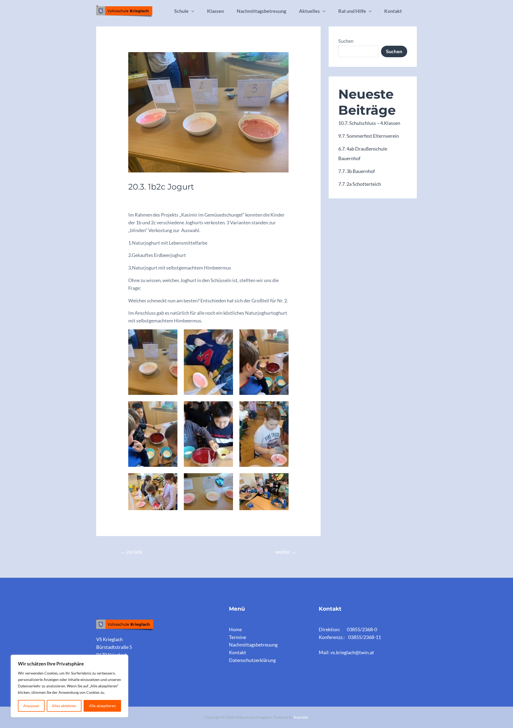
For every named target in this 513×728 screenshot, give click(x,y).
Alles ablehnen (64, 705)
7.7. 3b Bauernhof (356, 171)
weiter (285, 552)
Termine (237, 637)
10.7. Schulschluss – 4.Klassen (369, 123)
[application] (191, 11)
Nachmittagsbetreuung (261, 11)
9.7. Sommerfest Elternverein (368, 136)
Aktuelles (309, 11)
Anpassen (31, 705)
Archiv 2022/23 (147, 198)
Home (235, 629)
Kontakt (393, 11)
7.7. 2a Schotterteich (359, 184)
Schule (181, 11)
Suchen (345, 41)
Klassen (215, 11)
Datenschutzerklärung (252, 660)
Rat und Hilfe (352, 11)
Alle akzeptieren (102, 705)
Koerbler (301, 717)
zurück (131, 552)
